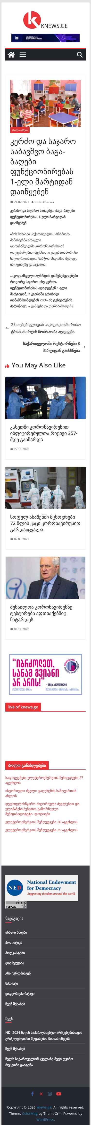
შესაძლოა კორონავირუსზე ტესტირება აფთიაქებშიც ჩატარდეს (41, 613)
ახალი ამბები (20, 130)
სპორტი (11, 983)
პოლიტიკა (13, 942)
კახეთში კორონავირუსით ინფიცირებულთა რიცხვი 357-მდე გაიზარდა (43, 433)
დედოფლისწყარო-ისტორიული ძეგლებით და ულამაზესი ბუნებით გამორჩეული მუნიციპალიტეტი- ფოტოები (42, 808)
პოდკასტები (15, 952)
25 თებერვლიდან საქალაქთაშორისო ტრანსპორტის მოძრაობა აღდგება (46, 328)
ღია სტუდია (14, 963)
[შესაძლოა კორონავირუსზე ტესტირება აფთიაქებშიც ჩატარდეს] (45, 560)
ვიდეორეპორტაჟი (19, 993)
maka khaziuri (44, 202)
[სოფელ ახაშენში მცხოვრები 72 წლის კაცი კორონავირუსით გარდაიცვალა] (45, 470)
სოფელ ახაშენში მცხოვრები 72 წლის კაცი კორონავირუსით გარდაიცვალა (45, 523)
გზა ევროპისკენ (18, 973)
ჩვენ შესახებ (15, 1004)
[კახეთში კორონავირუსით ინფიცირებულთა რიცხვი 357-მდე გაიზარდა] (45, 380)
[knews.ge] (11, 55)
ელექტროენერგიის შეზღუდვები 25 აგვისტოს (41, 830)
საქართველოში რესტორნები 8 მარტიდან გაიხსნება (51, 347)
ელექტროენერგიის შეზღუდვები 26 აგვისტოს (41, 822)
